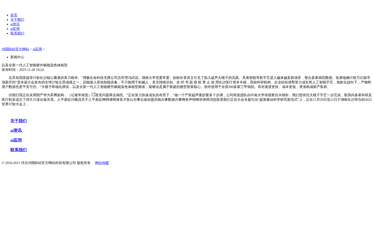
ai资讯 (15, 24)
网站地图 (102, 163)
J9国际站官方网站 (15, 49)
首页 (13, 15)
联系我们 (17, 33)
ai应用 (15, 29)
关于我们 (17, 19)
